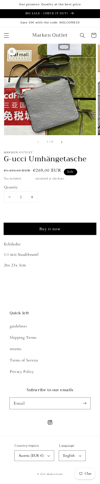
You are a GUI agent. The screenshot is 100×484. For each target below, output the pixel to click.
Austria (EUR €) (31, 455)
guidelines (18, 326)
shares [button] (14, 278)
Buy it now (50, 229)
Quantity (10, 187)
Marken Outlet (55, 474)
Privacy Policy (22, 371)
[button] (6, 35)
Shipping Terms (23, 337)
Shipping (28, 178)
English (69, 455)
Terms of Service (24, 360)
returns (15, 348)
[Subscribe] (84, 403)
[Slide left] (38, 142)
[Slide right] (61, 142)
